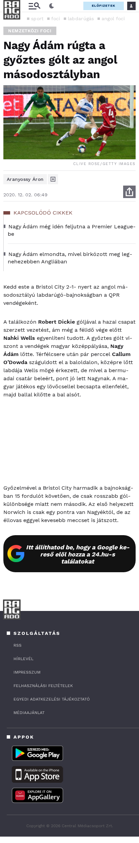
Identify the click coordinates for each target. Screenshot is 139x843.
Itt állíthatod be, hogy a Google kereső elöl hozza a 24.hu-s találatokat (78, 554)
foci (55, 18)
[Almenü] (34, 6)
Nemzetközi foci (30, 30)
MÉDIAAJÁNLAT (29, 712)
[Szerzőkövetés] (53, 179)
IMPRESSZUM (26, 672)
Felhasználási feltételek (43, 685)
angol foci (113, 18)
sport (37, 18)
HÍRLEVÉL (23, 658)
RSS (17, 645)
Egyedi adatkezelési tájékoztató (51, 699)
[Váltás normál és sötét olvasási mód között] (52, 6)
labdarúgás (81, 18)
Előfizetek (103, 5)
